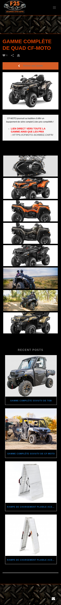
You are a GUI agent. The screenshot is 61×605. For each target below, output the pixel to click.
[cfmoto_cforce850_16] (30, 300)
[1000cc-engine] (30, 166)
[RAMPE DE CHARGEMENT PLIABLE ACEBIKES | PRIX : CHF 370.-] (31, 482)
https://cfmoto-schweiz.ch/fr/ (32, 135)
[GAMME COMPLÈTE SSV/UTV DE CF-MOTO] (31, 429)
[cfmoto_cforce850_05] (30, 255)
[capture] (30, 322)
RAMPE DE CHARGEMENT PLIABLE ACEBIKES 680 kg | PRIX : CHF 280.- (32, 560)
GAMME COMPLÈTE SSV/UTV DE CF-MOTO (31, 454)
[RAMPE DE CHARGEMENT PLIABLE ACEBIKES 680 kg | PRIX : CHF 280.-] (31, 535)
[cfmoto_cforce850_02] (30, 210)
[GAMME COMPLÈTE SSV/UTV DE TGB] (31, 376)
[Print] (20, 55)
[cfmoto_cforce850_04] (30, 233)
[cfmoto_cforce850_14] (30, 278)
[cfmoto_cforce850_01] (30, 188)
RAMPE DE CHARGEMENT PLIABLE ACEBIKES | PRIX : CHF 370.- (32, 507)
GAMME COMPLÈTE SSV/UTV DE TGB (31, 400)
